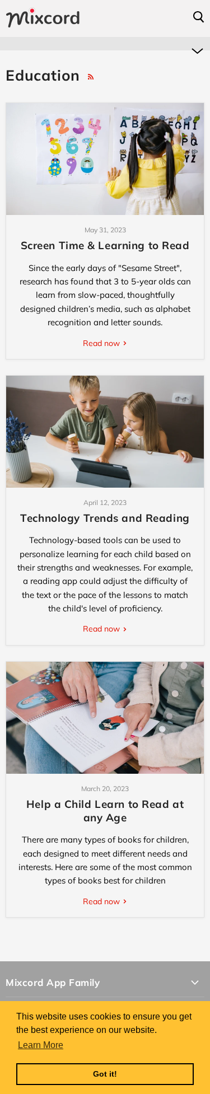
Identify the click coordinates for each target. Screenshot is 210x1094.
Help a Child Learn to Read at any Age (105, 810)
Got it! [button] (105, 1073)
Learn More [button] (40, 1045)
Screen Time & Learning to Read (105, 245)
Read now (102, 343)
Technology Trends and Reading (104, 518)
